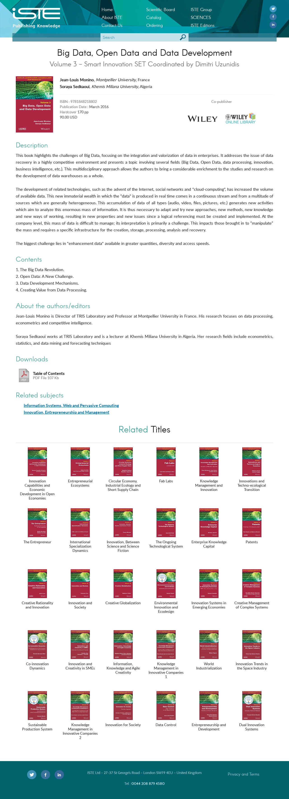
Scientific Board (160, 9)
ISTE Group (201, 9)
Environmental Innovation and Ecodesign (166, 607)
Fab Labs (166, 480)
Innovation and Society (80, 605)
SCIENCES (201, 17)
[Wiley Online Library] (240, 116)
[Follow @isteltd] (273, 8)
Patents (252, 541)
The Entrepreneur (37, 541)
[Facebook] (273, 16)
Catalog (153, 17)
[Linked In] (273, 24)
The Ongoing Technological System (166, 544)
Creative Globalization (123, 602)
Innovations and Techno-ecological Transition (252, 485)
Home (107, 9)
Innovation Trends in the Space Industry (252, 666)
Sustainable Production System (37, 727)
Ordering (154, 25)
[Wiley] (202, 116)
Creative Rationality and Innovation (37, 605)
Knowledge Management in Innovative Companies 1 (166, 670)
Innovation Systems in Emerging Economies (208, 605)
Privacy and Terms (243, 773)
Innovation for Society (123, 724)
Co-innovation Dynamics (37, 666)
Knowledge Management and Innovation (209, 485)
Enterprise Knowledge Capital (208, 544)
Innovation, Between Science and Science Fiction (123, 546)
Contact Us (112, 25)
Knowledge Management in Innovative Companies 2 (80, 731)
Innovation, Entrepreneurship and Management (66, 412)
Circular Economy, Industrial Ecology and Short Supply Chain (123, 485)
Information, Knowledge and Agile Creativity (123, 668)
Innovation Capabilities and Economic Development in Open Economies (37, 489)
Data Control (166, 724)
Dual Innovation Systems (251, 727)
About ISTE (112, 17)
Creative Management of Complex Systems (251, 605)
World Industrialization (209, 666)
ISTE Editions (202, 25)
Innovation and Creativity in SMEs (80, 666)
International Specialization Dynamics (80, 546)
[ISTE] (53, 13)
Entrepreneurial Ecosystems (80, 483)
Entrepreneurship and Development (209, 727)
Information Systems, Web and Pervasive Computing (71, 405)
